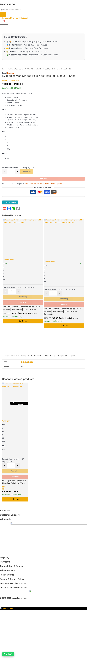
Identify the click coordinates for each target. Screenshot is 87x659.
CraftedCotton (8, 259)
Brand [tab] (23, 356)
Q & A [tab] (30, 356)
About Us (5, 510)
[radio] (46, 136)
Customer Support (9, 515)
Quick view (23, 321)
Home (4, 69)
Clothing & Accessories (15, 69)
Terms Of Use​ (7, 574)
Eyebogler (10, 73)
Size (4, 132)
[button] (27, 18)
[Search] (3, 14)
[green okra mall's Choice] (23, 238)
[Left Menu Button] (6, 608)
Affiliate (21, 18)
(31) (3, 489)
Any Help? (8, 654)
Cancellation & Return (11, 566)
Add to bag (27, 171)
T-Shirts (52, 184)
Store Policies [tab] (50, 356)
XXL (31, 362)
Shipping (4, 557)
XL (28, 362)
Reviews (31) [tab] (63, 356)
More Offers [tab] (38, 356)
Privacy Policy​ (7, 570)
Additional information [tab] (10, 356)
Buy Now (43, 178)
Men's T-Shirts (44, 184)
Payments (5, 561)
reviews (15, 80)
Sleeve (4, 154)
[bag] (4, 22)
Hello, (2, 18)
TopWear (28, 69)
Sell (26, 18)
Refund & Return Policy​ (12, 579)
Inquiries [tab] (73, 356)
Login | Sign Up (11, 18)
